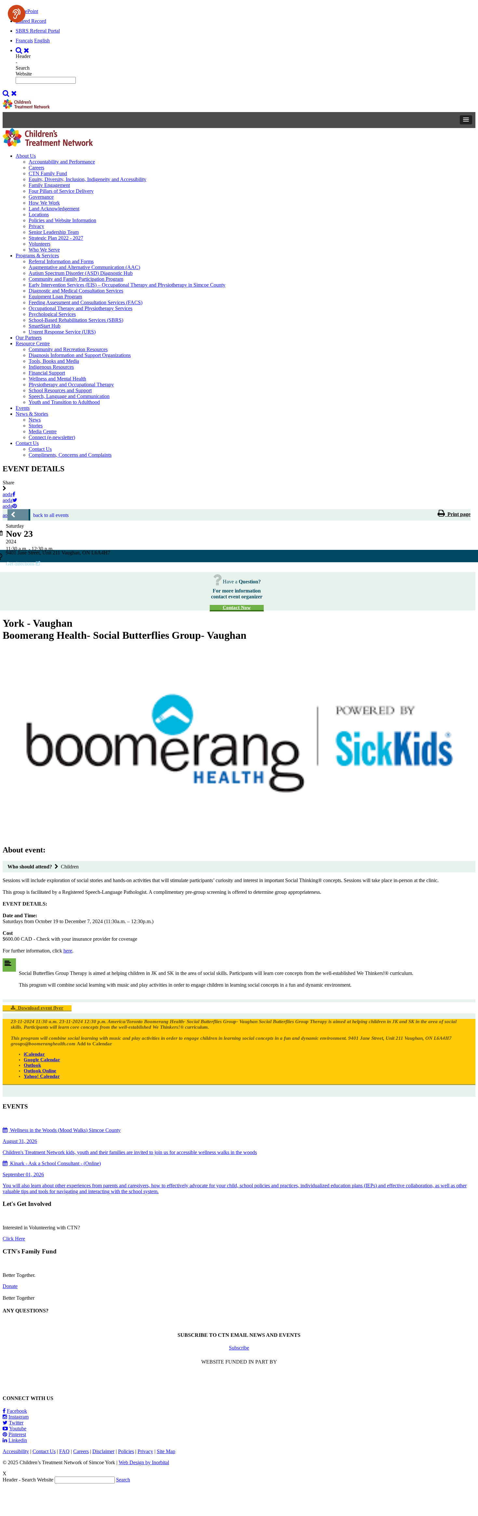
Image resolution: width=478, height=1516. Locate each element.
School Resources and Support (60, 390)
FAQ (64, 1451)
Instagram (18, 1417)
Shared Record (31, 21)
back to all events (51, 515)
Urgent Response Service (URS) (62, 332)
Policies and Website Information (62, 220)
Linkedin (17, 1440)
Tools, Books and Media (54, 361)
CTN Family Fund (48, 173)
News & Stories (32, 414)
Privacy (36, 226)
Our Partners (29, 337)
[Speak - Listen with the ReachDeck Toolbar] (16, 13)
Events (23, 408)
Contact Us (27, 443)
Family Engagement (49, 185)
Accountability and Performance (62, 161)
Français (24, 40)
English (42, 40)
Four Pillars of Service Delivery (61, 191)
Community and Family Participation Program (76, 279)
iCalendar (34, 1054)
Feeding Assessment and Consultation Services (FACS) (85, 302)
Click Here (14, 1238)
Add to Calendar (94, 1043)
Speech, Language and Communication (69, 396)
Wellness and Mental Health (57, 378)
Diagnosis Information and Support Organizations (80, 355)
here (67, 950)
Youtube (17, 1428)
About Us (26, 156)
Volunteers (39, 244)
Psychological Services (52, 314)
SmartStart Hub (44, 326)
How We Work (44, 203)
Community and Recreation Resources (68, 349)
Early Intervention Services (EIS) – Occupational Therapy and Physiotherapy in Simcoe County (127, 285)
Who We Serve (44, 249)
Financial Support (47, 373)
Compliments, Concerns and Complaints (70, 455)
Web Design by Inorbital (144, 1462)
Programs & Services (37, 255)
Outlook (32, 1065)
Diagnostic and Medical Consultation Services (76, 290)
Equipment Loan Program (55, 296)
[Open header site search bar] (23, 50)
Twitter (16, 1422)
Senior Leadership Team (54, 232)
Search (123, 1479)
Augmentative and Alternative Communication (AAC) (84, 267)
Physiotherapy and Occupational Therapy (71, 384)
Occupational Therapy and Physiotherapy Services (80, 308)
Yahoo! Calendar (42, 1076)
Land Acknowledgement (54, 208)
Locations (39, 214)
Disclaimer (103, 1451)
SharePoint (27, 11)
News (35, 419)
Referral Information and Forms (61, 261)
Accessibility (16, 1451)
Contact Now (237, 607)
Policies (126, 1451)
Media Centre (43, 431)
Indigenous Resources (51, 367)
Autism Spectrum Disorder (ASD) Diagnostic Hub (81, 273)
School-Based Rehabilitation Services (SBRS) (76, 320)
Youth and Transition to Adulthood (64, 402)
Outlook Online (40, 1070)
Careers (36, 167)
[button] (466, 119)
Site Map (166, 1451)
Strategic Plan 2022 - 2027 (56, 238)
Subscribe (239, 1348)
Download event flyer (39, 1007)
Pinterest (17, 1434)
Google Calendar (42, 1059)
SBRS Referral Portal (38, 31)
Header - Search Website (24, 65)
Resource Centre (33, 343)
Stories (36, 425)
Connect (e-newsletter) (52, 437)
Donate (10, 1286)
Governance (41, 197)
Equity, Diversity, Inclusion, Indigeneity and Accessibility (87, 179)
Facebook (17, 1411)
